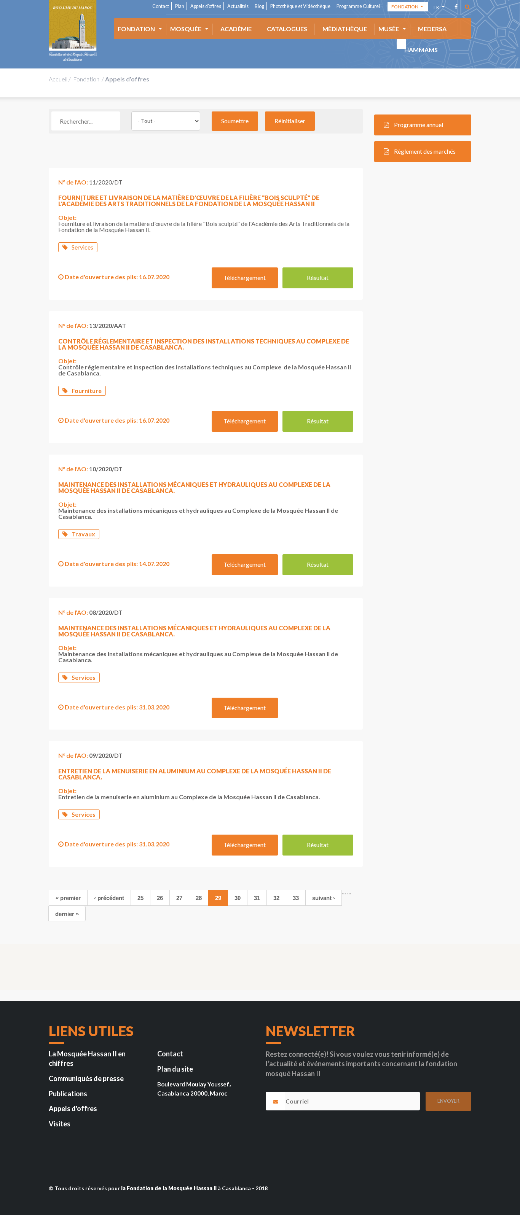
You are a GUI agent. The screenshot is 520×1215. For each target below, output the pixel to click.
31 (257, 898)
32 (276, 898)
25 (140, 898)
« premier (68, 898)
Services (82, 247)
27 (179, 898)
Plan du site (175, 1069)
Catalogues (287, 28)
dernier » (67, 914)
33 (296, 898)
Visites (59, 1124)
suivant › (323, 898)
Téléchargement (244, 277)
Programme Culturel (358, 6)
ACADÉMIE (236, 28)
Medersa (432, 28)
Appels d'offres (205, 6)
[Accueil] (73, 30)
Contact (160, 6)
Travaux (83, 534)
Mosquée (185, 28)
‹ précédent (109, 898)
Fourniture (87, 390)
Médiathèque (344, 28)
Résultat (318, 277)
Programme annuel (418, 124)
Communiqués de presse (86, 1078)
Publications (68, 1093)
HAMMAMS (421, 49)
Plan (179, 6)
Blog (259, 6)
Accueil (58, 79)
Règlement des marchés (424, 151)
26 (160, 898)
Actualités (238, 6)
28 (199, 898)
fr (437, 8)
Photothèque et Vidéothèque (300, 6)
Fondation (136, 28)
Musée (388, 28)
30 (237, 898)
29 (218, 898)
